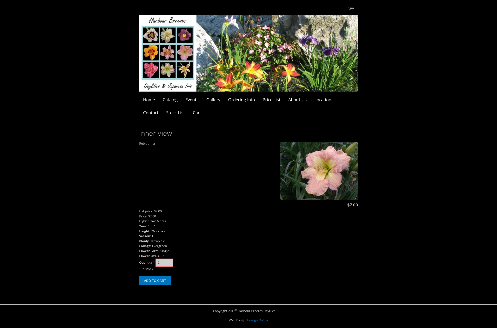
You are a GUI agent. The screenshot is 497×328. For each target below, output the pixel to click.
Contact (150, 112)
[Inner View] (319, 199)
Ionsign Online (257, 320)
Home (149, 99)
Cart (197, 112)
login (350, 8)
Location (323, 99)
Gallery (213, 99)
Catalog (170, 99)
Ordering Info (241, 99)
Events (192, 99)
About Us (297, 99)
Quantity (147, 262)
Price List (272, 99)
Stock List (175, 112)
